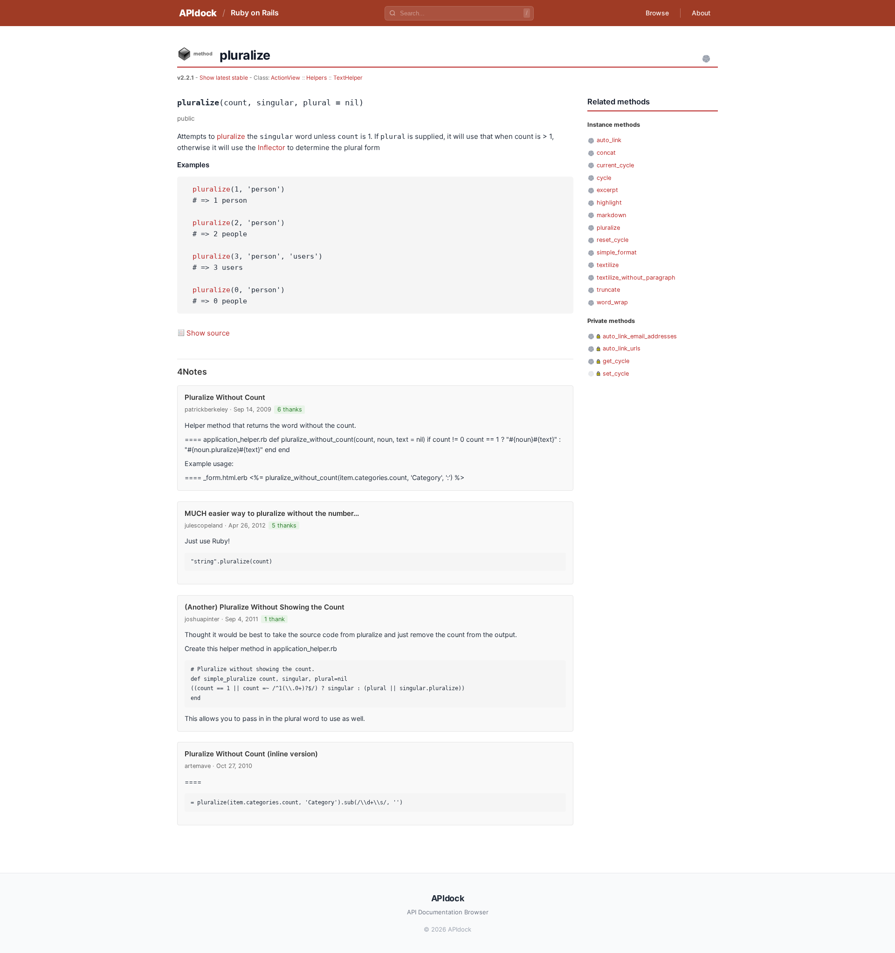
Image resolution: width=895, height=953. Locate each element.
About (701, 13)
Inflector (271, 147)
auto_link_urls (621, 348)
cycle (604, 177)
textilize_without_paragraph (636, 277)
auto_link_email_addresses (640, 336)
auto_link (609, 140)
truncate (608, 289)
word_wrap (612, 302)
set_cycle (616, 373)
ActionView (285, 77)
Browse (657, 13)
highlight (609, 202)
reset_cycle (612, 239)
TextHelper (348, 77)
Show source (208, 333)
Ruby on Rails (255, 12)
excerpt (607, 189)
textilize (608, 264)
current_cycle (615, 165)
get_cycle (616, 360)
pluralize (231, 136)
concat (606, 152)
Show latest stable (224, 77)
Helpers (316, 77)
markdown (611, 215)
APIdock (198, 13)
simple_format (617, 252)
